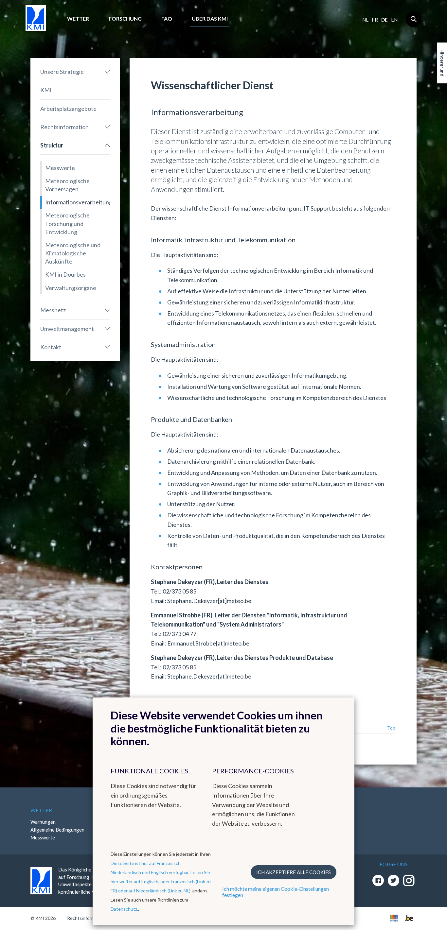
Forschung (125, 18)
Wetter (78, 18)
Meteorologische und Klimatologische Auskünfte (72, 253)
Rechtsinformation (64, 126)
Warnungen (43, 822)
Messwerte (60, 167)
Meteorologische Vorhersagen (67, 185)
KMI (46, 90)
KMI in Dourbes (65, 274)
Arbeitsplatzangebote (68, 108)
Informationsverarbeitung (77, 202)
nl (365, 20)
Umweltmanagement (67, 328)
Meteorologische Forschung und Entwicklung (67, 223)
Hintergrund (442, 63)
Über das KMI (210, 18)
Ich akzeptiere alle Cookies (293, 872)
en (394, 20)
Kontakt (50, 347)
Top (391, 728)
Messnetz (53, 310)
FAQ (166, 18)
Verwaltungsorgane (70, 287)
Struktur (51, 145)
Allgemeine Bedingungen (57, 830)
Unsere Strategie (62, 71)
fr (375, 20)
